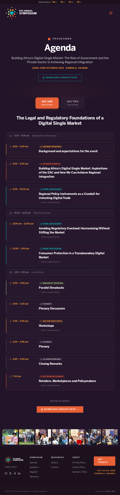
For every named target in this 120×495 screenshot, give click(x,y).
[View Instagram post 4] (60, 437)
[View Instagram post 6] (93, 437)
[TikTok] (14, 473)
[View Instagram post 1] (10, 437)
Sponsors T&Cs (79, 472)
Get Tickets (103, 461)
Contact (55, 467)
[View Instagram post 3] (43, 437)
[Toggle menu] (111, 13)
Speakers (34, 467)
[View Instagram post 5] (76, 437)
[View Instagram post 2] (27, 437)
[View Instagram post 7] (110, 437)
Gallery (54, 463)
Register (34, 472)
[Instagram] (6, 473)
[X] (10, 473)
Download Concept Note (62, 78)
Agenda (33, 463)
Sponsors (34, 477)
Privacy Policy (79, 463)
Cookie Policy (78, 467)
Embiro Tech (110, 491)
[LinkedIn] (19, 473)
